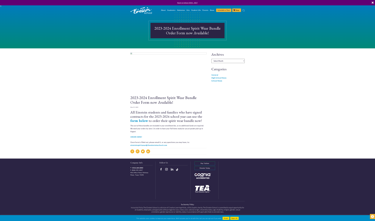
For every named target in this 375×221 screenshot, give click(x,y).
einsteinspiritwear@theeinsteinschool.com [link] (148, 145)
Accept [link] (226, 218)
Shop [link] (237, 10)
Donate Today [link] (205, 168)
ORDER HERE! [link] (136, 137)
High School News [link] (218, 78)
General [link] (214, 75)
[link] (372, 216)
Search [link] (243, 10)
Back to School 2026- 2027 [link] (187, 3)
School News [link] (216, 81)
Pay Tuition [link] (205, 163)
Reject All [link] (234, 218)
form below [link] (139, 120)
